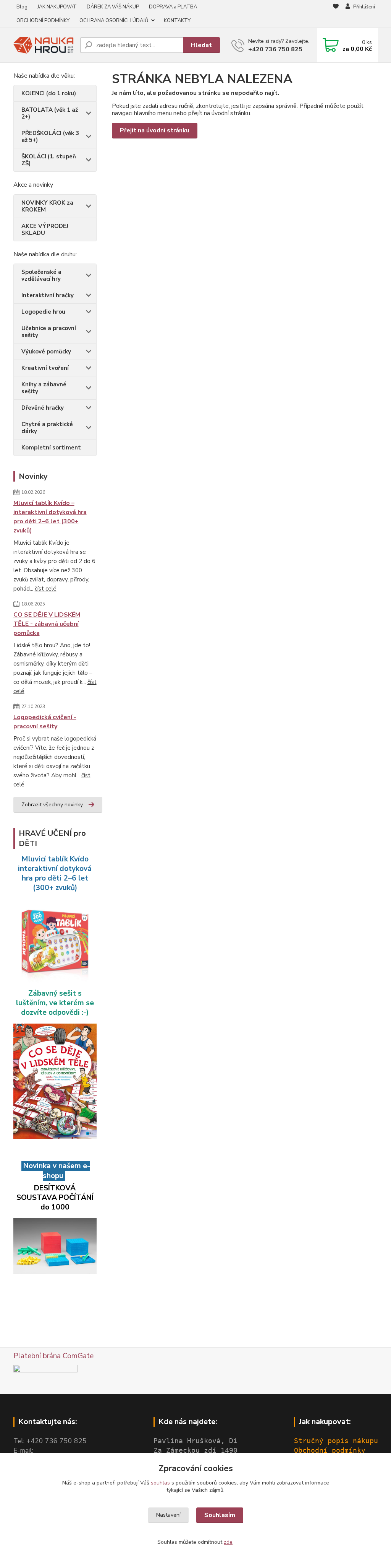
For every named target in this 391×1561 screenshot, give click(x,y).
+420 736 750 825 (275, 49)
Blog (21, 6)
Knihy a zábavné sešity (43, 388)
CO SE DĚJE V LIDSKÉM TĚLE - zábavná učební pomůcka (46, 623)
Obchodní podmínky (329, 1450)
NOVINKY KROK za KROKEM (47, 206)
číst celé (46, 588)
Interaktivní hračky (47, 295)
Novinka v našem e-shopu (55, 1171)
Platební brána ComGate (53, 1356)
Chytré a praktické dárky (47, 427)
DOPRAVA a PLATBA (173, 6)
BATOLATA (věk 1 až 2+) (49, 113)
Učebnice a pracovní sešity (48, 331)
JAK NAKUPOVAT (57, 6)
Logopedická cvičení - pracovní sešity (44, 722)
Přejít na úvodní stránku (154, 130)
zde (228, 1542)
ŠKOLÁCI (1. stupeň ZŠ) (48, 160)
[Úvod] (43, 45)
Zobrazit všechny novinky (52, 804)
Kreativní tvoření (45, 368)
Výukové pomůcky (46, 351)
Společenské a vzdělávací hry (41, 275)
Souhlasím (219, 1515)
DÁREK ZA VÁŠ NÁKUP (113, 6)
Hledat (201, 45)
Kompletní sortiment (51, 447)
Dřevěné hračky (42, 408)
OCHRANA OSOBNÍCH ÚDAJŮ (113, 20)
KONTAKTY (177, 20)
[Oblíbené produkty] (336, 14)
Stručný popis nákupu (336, 1441)
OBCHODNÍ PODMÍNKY (42, 20)
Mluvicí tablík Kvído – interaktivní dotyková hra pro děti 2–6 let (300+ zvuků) (50, 517)
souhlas (160, 1482)
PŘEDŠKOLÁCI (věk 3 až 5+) (50, 136)
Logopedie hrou (43, 312)
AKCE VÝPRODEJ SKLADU (44, 229)
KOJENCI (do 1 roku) (48, 93)
